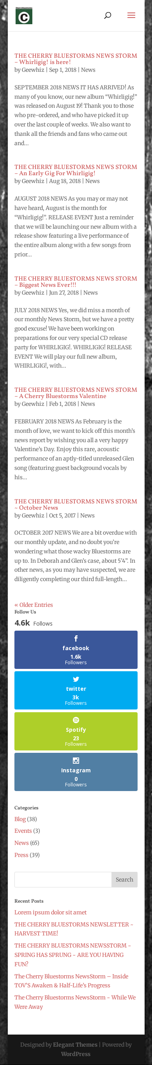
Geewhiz (33, 69)
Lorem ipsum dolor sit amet (50, 912)
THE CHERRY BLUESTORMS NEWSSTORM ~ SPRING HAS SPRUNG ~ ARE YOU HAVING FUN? (72, 955)
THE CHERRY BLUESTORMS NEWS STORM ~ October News (75, 505)
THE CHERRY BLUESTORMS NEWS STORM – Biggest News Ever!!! (75, 282)
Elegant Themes (75, 1044)
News (88, 69)
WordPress (75, 1054)
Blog (20, 819)
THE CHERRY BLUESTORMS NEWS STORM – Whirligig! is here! (75, 59)
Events (23, 830)
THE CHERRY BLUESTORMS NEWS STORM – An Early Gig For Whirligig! (75, 170)
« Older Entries (33, 604)
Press (21, 855)
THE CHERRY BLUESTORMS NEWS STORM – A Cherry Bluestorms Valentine (75, 393)
